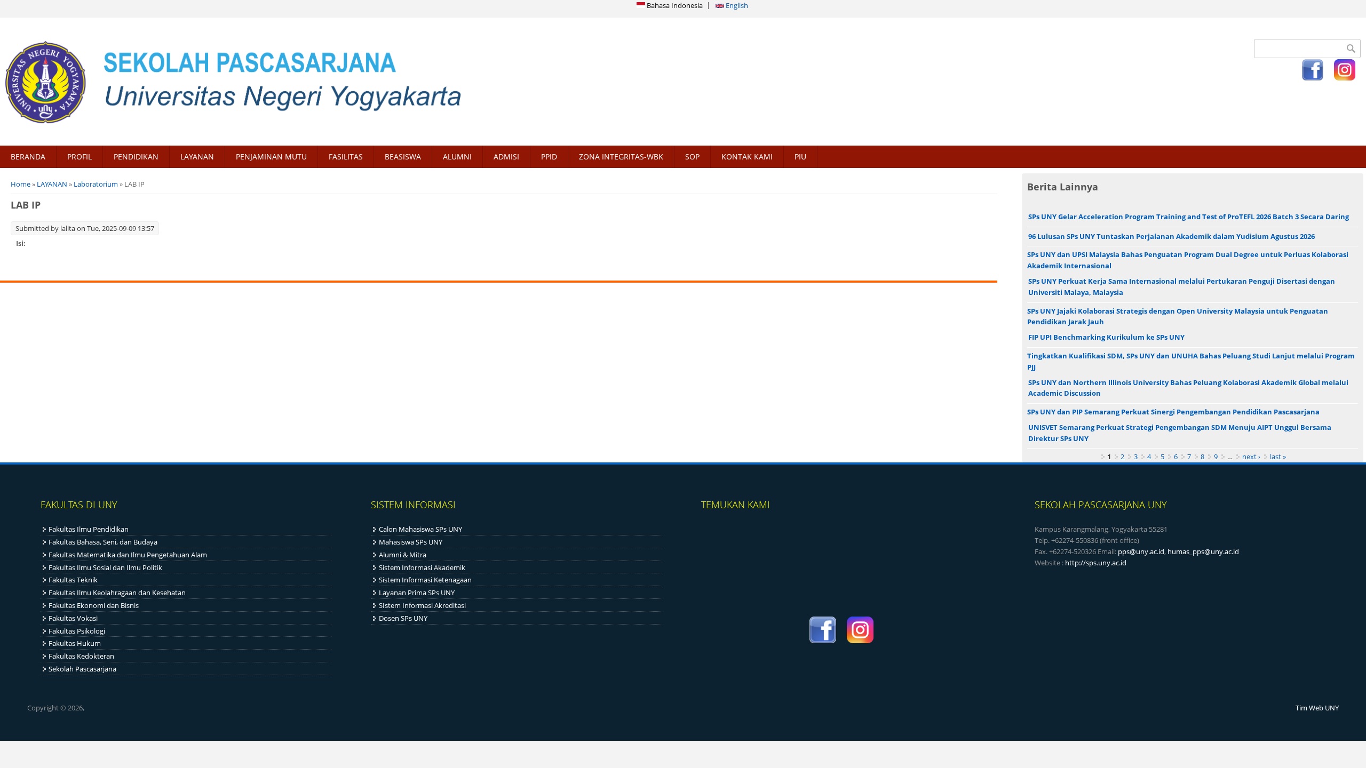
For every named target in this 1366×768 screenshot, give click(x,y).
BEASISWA (403, 156)
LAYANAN (197, 156)
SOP (692, 156)
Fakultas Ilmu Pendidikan (89, 529)
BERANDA (28, 156)
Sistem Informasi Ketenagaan (425, 580)
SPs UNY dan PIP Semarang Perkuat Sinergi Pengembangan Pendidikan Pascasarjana (1173, 412)
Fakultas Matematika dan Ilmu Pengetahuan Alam (128, 554)
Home (20, 184)
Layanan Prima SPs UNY (417, 592)
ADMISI (506, 156)
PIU (800, 156)
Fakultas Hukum (75, 643)
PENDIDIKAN (136, 156)
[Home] (339, 81)
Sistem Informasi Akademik (422, 567)
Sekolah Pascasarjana (82, 669)
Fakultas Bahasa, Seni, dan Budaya (103, 542)
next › (1251, 456)
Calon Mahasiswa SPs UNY (420, 529)
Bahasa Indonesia (674, 5)
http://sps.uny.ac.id (1095, 562)
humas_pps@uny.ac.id (1203, 551)
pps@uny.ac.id (1141, 551)
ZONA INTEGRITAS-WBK (621, 156)
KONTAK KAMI (747, 156)
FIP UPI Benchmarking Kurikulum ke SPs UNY (1106, 337)
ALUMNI (457, 156)
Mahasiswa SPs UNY (410, 542)
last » (1278, 456)
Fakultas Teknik (73, 580)
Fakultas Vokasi (73, 618)
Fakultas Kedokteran (81, 656)
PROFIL (79, 156)
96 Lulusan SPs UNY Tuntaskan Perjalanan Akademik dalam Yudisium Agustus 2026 (1171, 236)
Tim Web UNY (1317, 708)
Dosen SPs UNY (403, 618)
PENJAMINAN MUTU (271, 156)
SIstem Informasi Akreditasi (422, 605)
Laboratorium (96, 184)
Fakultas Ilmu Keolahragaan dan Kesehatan (117, 592)
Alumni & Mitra (402, 554)
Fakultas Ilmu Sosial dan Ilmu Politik (105, 567)
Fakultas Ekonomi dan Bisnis (94, 605)
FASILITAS (346, 156)
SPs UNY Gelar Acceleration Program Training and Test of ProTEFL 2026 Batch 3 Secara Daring (1188, 216)
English (736, 5)
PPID (549, 156)
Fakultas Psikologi (77, 631)
